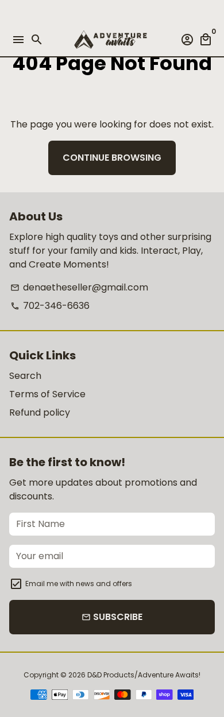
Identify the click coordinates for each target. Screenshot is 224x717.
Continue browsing (112, 157)
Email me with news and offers (78, 583)
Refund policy (39, 412)
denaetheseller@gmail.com (79, 287)
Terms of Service (47, 394)
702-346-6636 (50, 305)
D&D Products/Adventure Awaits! (143, 675)
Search (25, 375)
